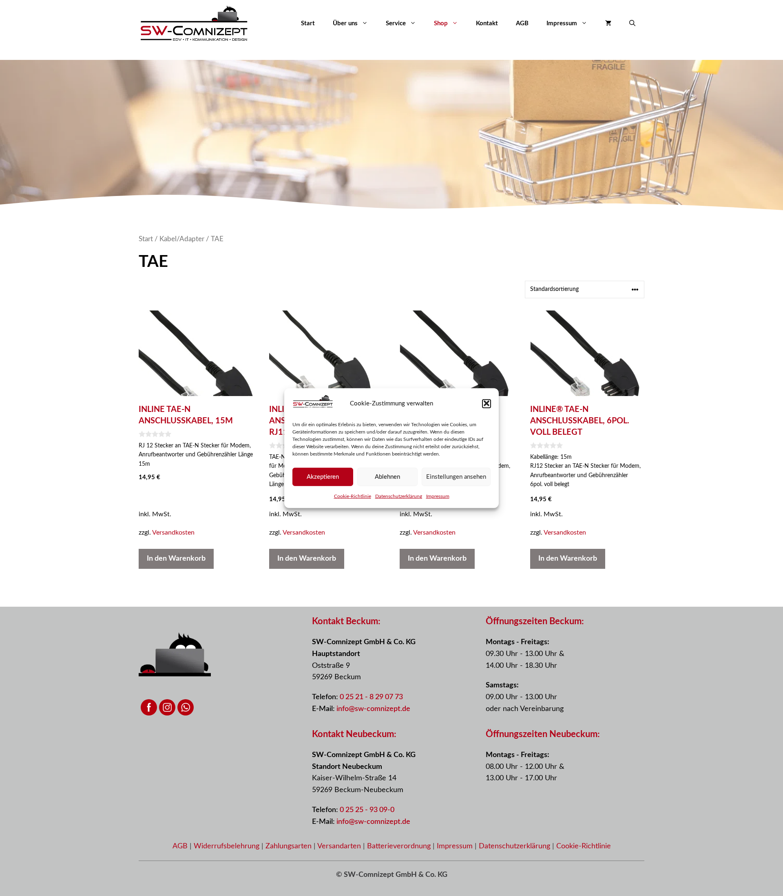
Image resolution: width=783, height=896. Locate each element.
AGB (522, 23)
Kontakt (487, 23)
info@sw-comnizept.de (373, 709)
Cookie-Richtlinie (352, 496)
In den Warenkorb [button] (176, 558)
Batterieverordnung (400, 846)
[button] (486, 403)
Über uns (345, 23)
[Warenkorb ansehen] (608, 23)
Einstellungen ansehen (456, 476)
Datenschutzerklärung (398, 496)
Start (308, 23)
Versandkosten (173, 532)
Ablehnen (387, 476)
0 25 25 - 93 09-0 (367, 810)
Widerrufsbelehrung (227, 846)
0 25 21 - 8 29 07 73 (371, 697)
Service (396, 23)
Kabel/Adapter (181, 239)
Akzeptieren (323, 476)
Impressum (437, 496)
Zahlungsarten (289, 846)
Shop (441, 23)
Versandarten (340, 846)
